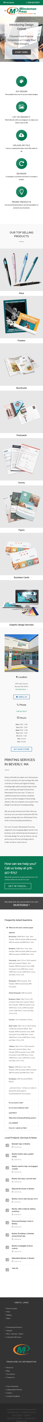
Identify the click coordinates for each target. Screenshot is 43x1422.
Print (8, 1312)
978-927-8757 (34, 2)
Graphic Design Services (21, 624)
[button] (3, 39)
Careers (9, 1393)
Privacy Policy (17, 1415)
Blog (8, 1371)
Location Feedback (13, 1396)
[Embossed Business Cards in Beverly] (7, 1222)
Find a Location (11, 1308)
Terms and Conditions (15, 1418)
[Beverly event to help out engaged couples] (7, 1167)
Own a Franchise (12, 1386)
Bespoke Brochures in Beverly (23, 1189)
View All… (15, 1268)
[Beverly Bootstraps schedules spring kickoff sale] (7, 1235)
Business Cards (21, 577)
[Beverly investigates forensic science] (7, 1247)
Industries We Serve (13, 1337)
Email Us (22, 697)
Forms (21, 482)
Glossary (14, 1334)
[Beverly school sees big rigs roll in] (7, 1200)
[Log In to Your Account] (21, 163)
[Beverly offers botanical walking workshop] (7, 1210)
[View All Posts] (7, 1269)
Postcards (22, 435)
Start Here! (21, 52)
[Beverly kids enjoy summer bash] (7, 1180)
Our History (10, 1374)
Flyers (21, 530)
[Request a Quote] (21, 106)
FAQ (8, 1334)
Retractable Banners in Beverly (23, 1258)
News (21, 1334)
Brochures (21, 388)
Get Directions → (21, 689)
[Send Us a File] (21, 135)
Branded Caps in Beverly (21, 1144)
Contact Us (10, 1377)
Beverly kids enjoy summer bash (24, 1179)
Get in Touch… (17, 886)
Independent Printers (14, 1390)
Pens (21, 293)
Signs (8, 1318)
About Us (9, 1367)
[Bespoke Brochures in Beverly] (7, 1190)
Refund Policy (30, 1418)
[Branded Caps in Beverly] (7, 1145)
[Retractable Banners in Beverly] (7, 1259)
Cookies (27, 1415)
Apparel (9, 1330)
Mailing (8, 1315)
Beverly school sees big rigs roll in (25, 1199)
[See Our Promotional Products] (21, 191)
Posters (21, 340)
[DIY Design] (21, 81)
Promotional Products (14, 1327)
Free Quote (9, 2)
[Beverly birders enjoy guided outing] (7, 1155)
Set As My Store (21, 749)
